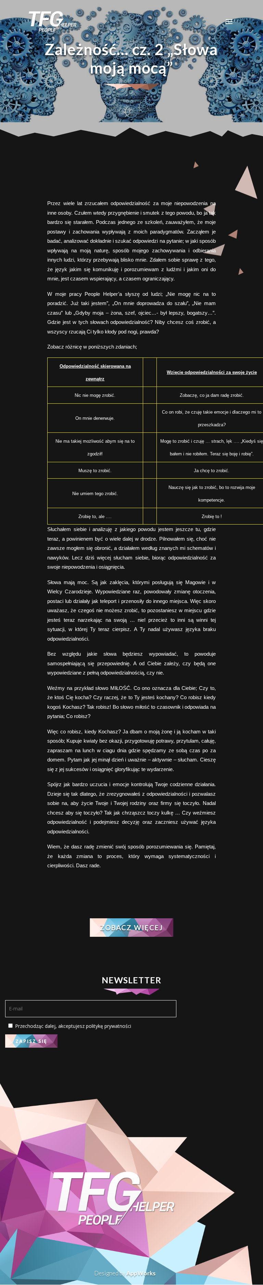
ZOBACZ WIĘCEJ (131, 927)
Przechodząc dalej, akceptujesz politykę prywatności (72, 1026)
